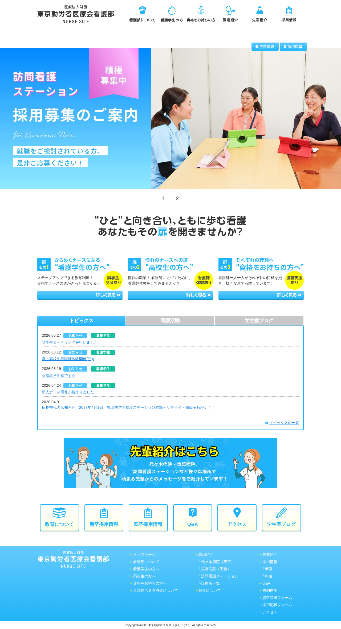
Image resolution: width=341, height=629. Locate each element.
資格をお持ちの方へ (150, 583)
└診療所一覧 (209, 583)
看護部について (146, 562)
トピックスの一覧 (284, 422)
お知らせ (75, 336)
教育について (209, 590)
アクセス (269, 612)
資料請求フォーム (277, 597)
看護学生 (103, 336)
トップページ (144, 554)
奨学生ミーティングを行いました (70, 342)
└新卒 (267, 569)
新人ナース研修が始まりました (68, 392)
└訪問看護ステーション (218, 576)
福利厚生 (269, 590)
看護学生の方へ (146, 569)
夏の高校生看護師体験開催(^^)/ (68, 359)
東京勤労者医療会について (155, 590)
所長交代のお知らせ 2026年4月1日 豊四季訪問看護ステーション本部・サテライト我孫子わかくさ (126, 407)
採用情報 (269, 562)
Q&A (266, 583)
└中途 (267, 576)
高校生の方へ (144, 576)
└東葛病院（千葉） (214, 569)
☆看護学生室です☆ (58, 375)
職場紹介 (205, 554)
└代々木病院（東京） (216, 562)
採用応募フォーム (277, 605)
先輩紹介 (269, 554)
